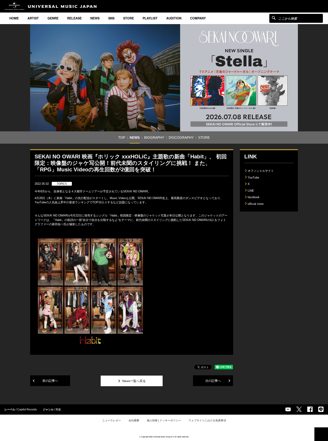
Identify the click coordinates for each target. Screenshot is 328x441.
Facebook (310, 409)
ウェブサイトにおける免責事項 (207, 420)
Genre (53, 18)
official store (256, 204)
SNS (111, 18)
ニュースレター (111, 420)
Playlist (150, 18)
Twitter (299, 409)
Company (198, 18)
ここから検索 (274, 18)
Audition (173, 18)
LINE (251, 190)
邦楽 (58, 409)
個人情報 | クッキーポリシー (164, 420)
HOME (14, 18)
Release (74, 18)
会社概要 (134, 420)
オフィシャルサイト (261, 170)
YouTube (253, 177)
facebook (253, 197)
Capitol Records (27, 409)
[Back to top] (321, 434)
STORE (128, 18)
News (95, 18)
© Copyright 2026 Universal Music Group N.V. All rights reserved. (164, 436)
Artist (33, 18)
